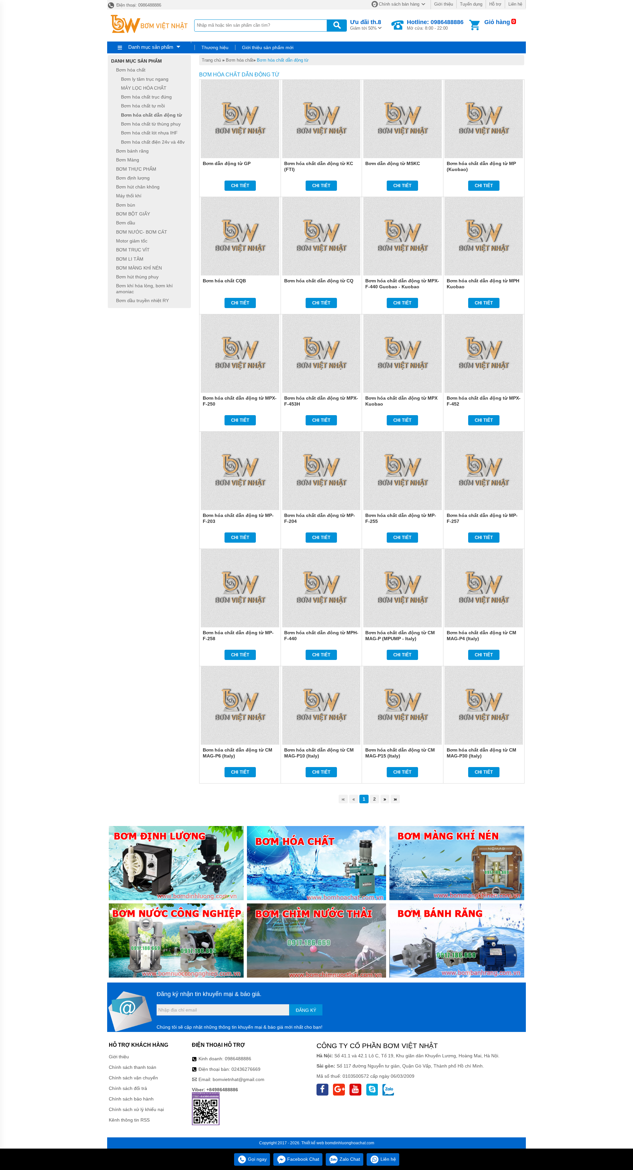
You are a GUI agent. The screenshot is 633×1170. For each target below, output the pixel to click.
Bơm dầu (125, 223)
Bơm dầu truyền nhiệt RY (142, 300)
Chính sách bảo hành (131, 1098)
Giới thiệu (443, 4)
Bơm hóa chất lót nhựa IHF (149, 133)
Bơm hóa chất (239, 60)
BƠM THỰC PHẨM (136, 169)
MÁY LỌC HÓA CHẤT (143, 88)
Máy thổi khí (128, 196)
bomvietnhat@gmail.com (238, 1079)
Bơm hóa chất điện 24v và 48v (153, 142)
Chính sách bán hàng (399, 4)
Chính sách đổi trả (128, 1088)
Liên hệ (515, 4)
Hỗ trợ (495, 4)
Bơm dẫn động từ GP (227, 163)
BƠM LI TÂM (129, 259)
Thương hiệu (214, 47)
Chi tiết (240, 185)
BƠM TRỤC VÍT (133, 250)
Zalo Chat (349, 1159)
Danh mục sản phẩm (150, 47)
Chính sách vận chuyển (133, 1077)
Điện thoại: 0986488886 (138, 5)
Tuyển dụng (471, 4)
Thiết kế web (312, 1143)
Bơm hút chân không (138, 186)
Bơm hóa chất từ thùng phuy (151, 124)
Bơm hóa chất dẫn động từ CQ (318, 280)
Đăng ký (306, 1010)
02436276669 (245, 1069)
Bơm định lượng (133, 178)
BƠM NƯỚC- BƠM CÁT (141, 232)
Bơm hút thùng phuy (137, 276)
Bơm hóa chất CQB (224, 280)
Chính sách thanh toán (132, 1067)
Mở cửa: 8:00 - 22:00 (435, 25)
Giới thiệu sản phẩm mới (267, 47)
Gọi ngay (257, 1159)
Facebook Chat (302, 1159)
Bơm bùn (125, 205)
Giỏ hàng (497, 22)
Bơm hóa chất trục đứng (146, 97)
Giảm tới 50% (365, 25)
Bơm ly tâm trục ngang (144, 79)
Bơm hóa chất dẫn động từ (283, 60)
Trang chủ (211, 60)
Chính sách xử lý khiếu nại (136, 1109)
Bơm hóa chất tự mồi (143, 106)
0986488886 (238, 1058)
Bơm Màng (127, 160)
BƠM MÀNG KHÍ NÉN (139, 268)
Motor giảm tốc (131, 240)
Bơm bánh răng (132, 151)
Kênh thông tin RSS (129, 1120)
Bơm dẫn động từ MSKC (392, 163)
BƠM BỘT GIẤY (133, 213)
